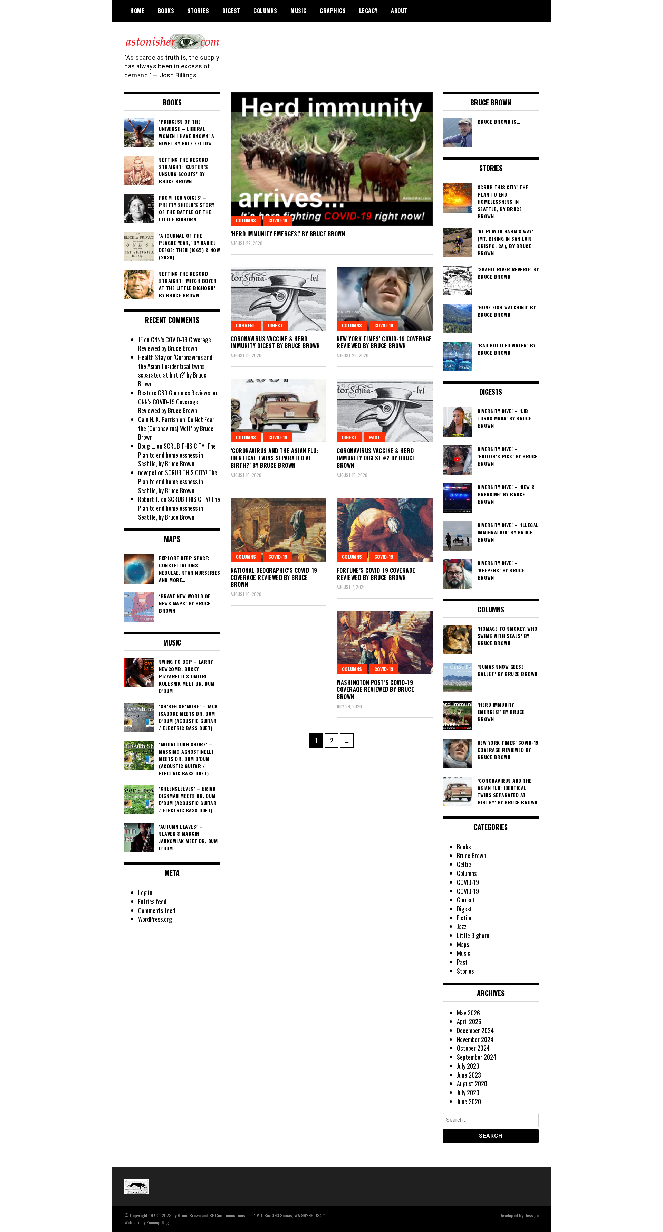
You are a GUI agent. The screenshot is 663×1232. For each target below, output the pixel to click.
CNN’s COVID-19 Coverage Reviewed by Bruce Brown (174, 344)
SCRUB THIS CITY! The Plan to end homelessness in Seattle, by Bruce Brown (177, 454)
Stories (198, 11)
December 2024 (475, 1030)
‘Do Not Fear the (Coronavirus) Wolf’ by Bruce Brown (176, 428)
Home (137, 11)
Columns (265, 11)
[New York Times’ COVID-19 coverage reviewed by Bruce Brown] (385, 299)
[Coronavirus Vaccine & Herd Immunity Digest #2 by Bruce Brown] (385, 411)
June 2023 (469, 1074)
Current (246, 325)
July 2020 (468, 1092)
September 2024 (476, 1056)
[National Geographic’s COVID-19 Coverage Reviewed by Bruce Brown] (279, 530)
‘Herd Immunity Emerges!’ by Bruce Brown (288, 234)
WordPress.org (155, 919)
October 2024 (473, 1047)
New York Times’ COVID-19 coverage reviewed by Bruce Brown (384, 342)
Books (166, 11)
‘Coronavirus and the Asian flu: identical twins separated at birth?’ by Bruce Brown (275, 458)
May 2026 (468, 1012)
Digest (231, 11)
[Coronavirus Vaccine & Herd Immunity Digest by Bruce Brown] (279, 299)
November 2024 (475, 1039)
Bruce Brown (471, 855)
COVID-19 (277, 220)
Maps (463, 944)
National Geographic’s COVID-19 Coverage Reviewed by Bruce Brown (274, 577)
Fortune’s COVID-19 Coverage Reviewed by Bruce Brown (376, 574)
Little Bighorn (473, 935)
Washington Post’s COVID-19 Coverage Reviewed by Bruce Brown (375, 689)
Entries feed (152, 901)
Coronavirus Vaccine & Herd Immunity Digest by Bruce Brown (275, 342)
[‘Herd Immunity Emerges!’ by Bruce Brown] (332, 159)
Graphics (333, 11)
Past (374, 437)
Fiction (465, 917)
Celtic (464, 864)
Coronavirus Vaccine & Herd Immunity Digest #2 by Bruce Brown (376, 458)
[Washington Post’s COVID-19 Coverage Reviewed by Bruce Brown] (385, 642)
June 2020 (469, 1101)
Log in (145, 892)
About (399, 11)
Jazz (462, 926)
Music (298, 11)
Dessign (531, 1215)
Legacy (368, 11)
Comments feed (156, 910)
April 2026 (469, 1021)
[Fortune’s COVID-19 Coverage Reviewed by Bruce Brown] (385, 530)
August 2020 (472, 1083)
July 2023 (468, 1065)
